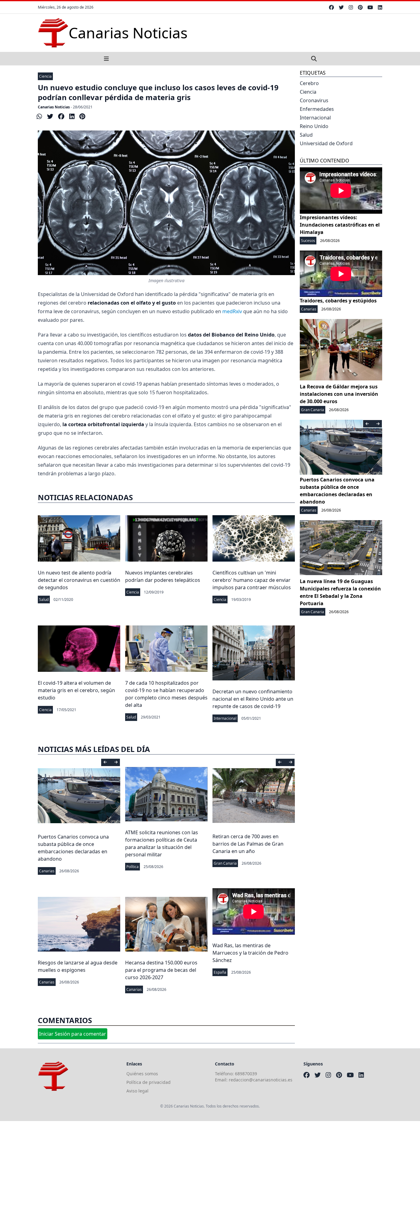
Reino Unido (314, 126)
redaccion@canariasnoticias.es (260, 1080)
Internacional (225, 718)
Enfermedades (317, 109)
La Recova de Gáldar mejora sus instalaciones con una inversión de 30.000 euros (339, 394)
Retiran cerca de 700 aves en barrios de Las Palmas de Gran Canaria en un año (247, 844)
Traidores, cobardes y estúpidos (338, 300)
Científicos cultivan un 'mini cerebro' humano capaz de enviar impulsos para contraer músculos (251, 580)
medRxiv (232, 311)
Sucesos (308, 240)
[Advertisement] (184, 1164)
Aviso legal (137, 1091)
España (220, 972)
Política (132, 866)
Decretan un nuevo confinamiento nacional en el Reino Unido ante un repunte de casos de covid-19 (252, 699)
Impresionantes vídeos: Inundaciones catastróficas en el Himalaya (340, 225)
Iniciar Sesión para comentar (72, 1033)
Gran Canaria (225, 863)
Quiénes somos (142, 1074)
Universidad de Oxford (326, 143)
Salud (44, 599)
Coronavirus (314, 100)
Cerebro (309, 83)
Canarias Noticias (54, 107)
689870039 (246, 1074)
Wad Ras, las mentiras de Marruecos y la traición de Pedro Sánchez (250, 953)
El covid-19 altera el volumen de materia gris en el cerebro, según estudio (76, 690)
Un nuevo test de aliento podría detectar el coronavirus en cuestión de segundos (79, 580)
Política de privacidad (148, 1082)
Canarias (46, 871)
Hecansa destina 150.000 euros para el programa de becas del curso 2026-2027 (161, 970)
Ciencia (45, 76)
